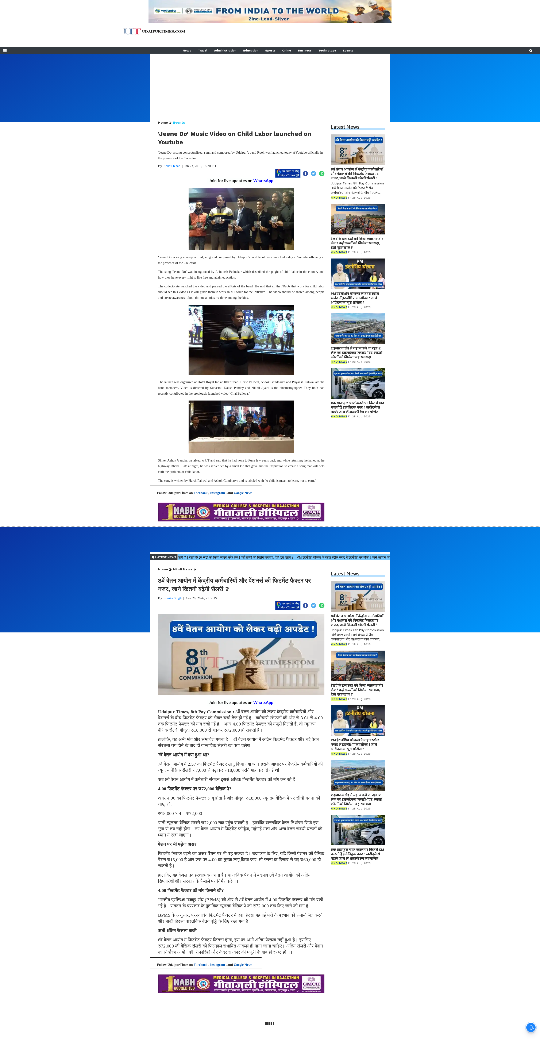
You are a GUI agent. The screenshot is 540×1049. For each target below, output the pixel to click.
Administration (225, 50)
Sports (270, 50)
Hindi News (182, 569)
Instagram (217, 493)
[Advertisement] (270, 83)
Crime (286, 50)
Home (163, 122)
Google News (243, 493)
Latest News (345, 127)
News (187, 50)
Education (250, 50)
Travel (202, 50)
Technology (327, 50)
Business (305, 50)
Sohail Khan (172, 166)
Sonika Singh (173, 598)
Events (348, 50)
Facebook (201, 493)
